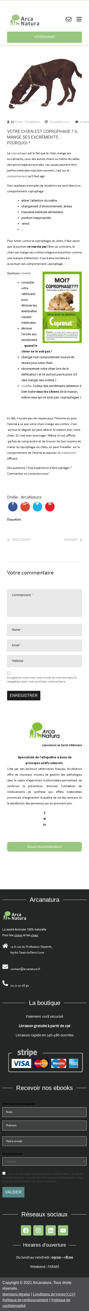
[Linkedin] (51, 1230)
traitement (68, 453)
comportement (17, 176)
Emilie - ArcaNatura (27, 122)
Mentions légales (16, 1294)
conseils (25, 273)
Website (17, 661)
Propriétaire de (12, 1154)
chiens (18, 935)
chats (34, 935)
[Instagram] (38, 1230)
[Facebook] (26, 1230)
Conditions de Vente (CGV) (54, 1294)
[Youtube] (63, 1230)
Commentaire (22, 595)
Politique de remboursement (25, 1300)
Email (17, 645)
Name (17, 630)
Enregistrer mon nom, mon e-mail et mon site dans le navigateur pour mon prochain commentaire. (42, 679)
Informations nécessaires (18, 1104)
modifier (27, 386)
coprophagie (19, 153)
